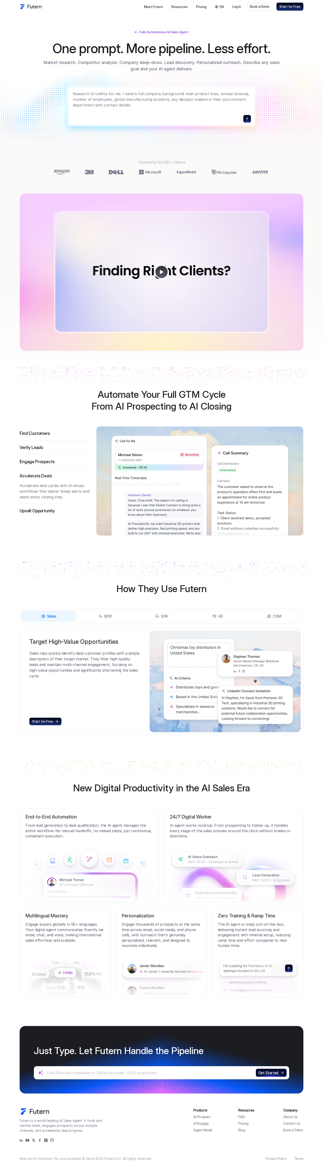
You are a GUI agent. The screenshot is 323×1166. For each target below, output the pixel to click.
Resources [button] (179, 7)
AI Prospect (202, 1117)
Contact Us (291, 1123)
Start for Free (289, 6)
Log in (236, 6)
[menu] (166, 6)
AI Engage (200, 1123)
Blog (241, 1130)
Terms (298, 1159)
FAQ (241, 1117)
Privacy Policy (276, 1159)
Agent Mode (202, 1130)
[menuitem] (153, 7)
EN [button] (222, 7)
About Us (290, 1117)
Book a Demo (260, 6)
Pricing (201, 7)
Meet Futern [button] (153, 7)
